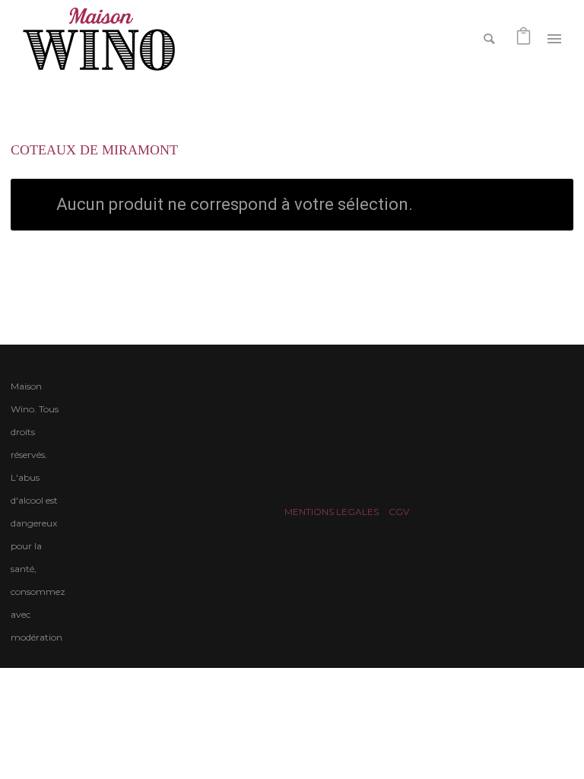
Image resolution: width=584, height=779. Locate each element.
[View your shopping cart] (523, 37)
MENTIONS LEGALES (331, 511)
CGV (399, 511)
